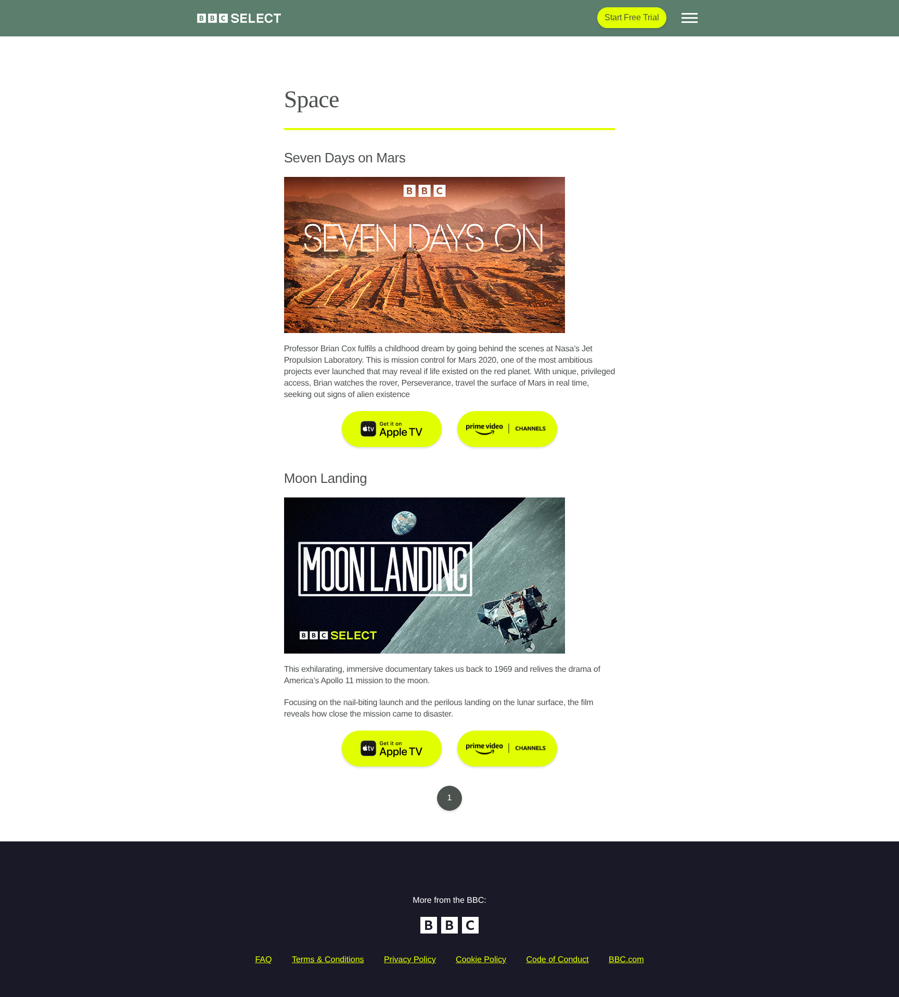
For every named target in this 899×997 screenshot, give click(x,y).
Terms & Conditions (328, 959)
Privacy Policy (410, 959)
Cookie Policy (481, 959)
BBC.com (626, 959)
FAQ (263, 959)
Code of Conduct (557, 959)
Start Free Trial (632, 17)
